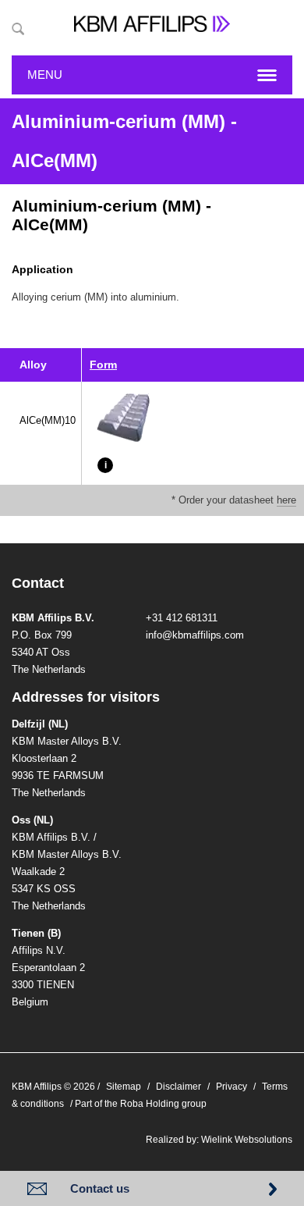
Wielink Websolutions (246, 1139)
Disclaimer (178, 1086)
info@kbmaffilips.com (195, 635)
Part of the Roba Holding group (141, 1103)
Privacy (231, 1086)
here (286, 500)
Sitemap (123, 1086)
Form (103, 364)
